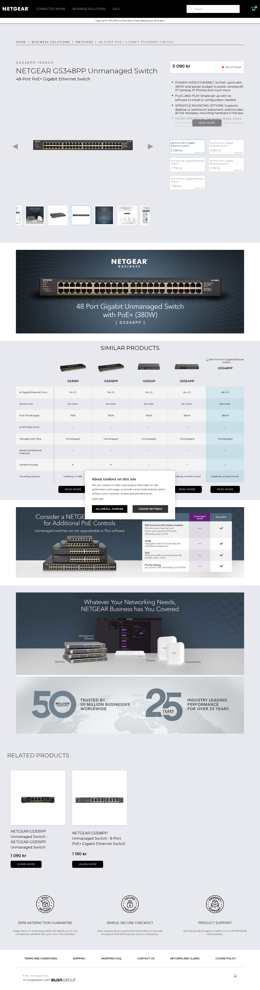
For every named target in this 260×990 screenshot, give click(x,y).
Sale (116, 9)
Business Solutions (89, 9)
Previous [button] (15, 145)
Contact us (145, 958)
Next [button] (150, 145)
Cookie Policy (225, 958)
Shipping (79, 958)
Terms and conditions (40, 958)
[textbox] (213, 9)
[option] (83, 145)
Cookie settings (150, 509)
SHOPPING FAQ (111, 958)
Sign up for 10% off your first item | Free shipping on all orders (130, 20)
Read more (73, 489)
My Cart (253, 9)
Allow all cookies (109, 509)
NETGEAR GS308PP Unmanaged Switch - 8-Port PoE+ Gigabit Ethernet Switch (98, 838)
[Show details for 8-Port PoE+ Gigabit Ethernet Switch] (99, 797)
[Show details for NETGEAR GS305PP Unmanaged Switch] (38, 797)
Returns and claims (185, 958)
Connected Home (50, 9)
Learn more (26, 864)
